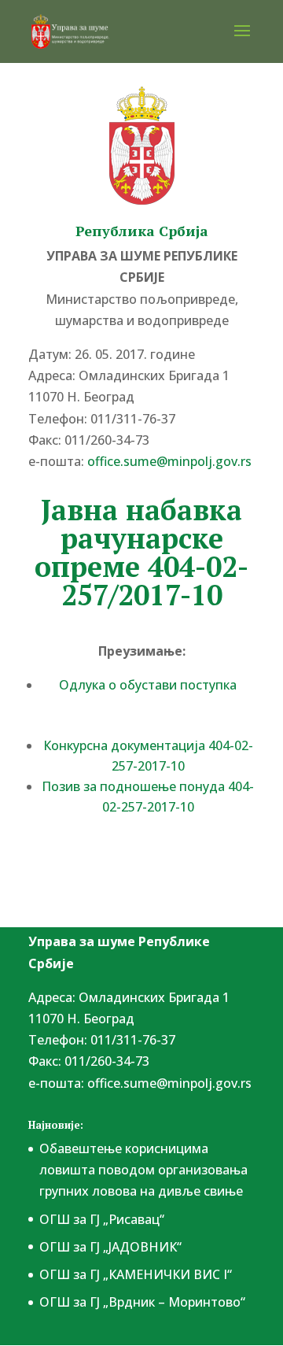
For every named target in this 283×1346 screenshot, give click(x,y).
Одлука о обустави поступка (148, 684)
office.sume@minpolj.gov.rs (169, 1083)
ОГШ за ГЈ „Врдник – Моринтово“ (142, 1302)
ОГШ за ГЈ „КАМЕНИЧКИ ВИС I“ (135, 1274)
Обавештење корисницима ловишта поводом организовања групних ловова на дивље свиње (143, 1170)
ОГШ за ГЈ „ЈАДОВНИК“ (110, 1246)
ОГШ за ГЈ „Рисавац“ (101, 1219)
